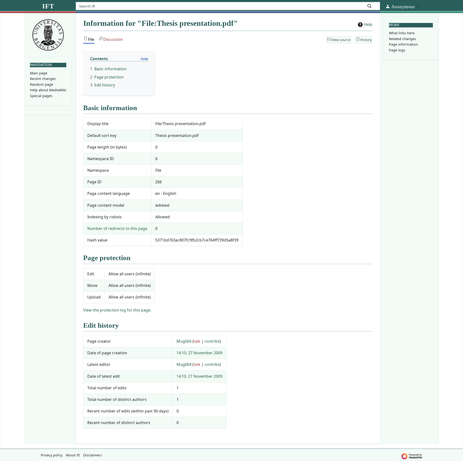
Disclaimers (92, 455)
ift (48, 6)
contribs (212, 341)
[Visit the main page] (48, 34)
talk (197, 341)
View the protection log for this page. (117, 310)
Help (368, 24)
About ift (73, 455)
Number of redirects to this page (117, 228)
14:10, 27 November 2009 (199, 352)
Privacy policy (51, 455)
